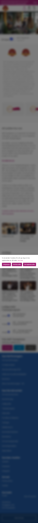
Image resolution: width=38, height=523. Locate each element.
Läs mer (20, 260)
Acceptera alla (29, 264)
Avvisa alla (17, 264)
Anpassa (6, 264)
